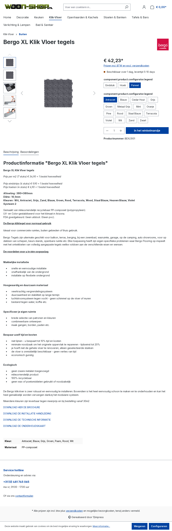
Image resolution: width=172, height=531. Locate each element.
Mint (138, 106)
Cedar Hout (138, 99)
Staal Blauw (134, 113)
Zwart (143, 120)
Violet (108, 120)
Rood (120, 113)
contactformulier (24, 495)
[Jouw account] (144, 7)
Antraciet (110, 99)
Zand (131, 120)
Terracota (151, 113)
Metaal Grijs (123, 106)
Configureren (159, 526)
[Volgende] (94, 93)
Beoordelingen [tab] (29, 152)
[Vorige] (21, 93)
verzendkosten (74, 510)
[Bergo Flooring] (163, 44)
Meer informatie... (101, 526)
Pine (108, 113)
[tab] (11, 152)
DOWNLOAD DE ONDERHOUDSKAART (24, 425)
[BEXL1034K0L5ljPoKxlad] (58, 93)
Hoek (123, 85)
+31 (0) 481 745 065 (16, 481)
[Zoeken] (127, 7)
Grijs (152, 99)
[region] (50, 93)
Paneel (135, 85)
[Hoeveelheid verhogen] (120, 130)
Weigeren (139, 526)
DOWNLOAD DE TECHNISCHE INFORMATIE (27, 419)
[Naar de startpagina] (28, 6)
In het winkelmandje (147, 130)
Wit (120, 120)
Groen (108, 106)
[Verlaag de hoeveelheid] (107, 130)
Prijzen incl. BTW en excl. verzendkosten (126, 65)
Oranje (150, 106)
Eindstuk (110, 85)
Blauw (123, 99)
